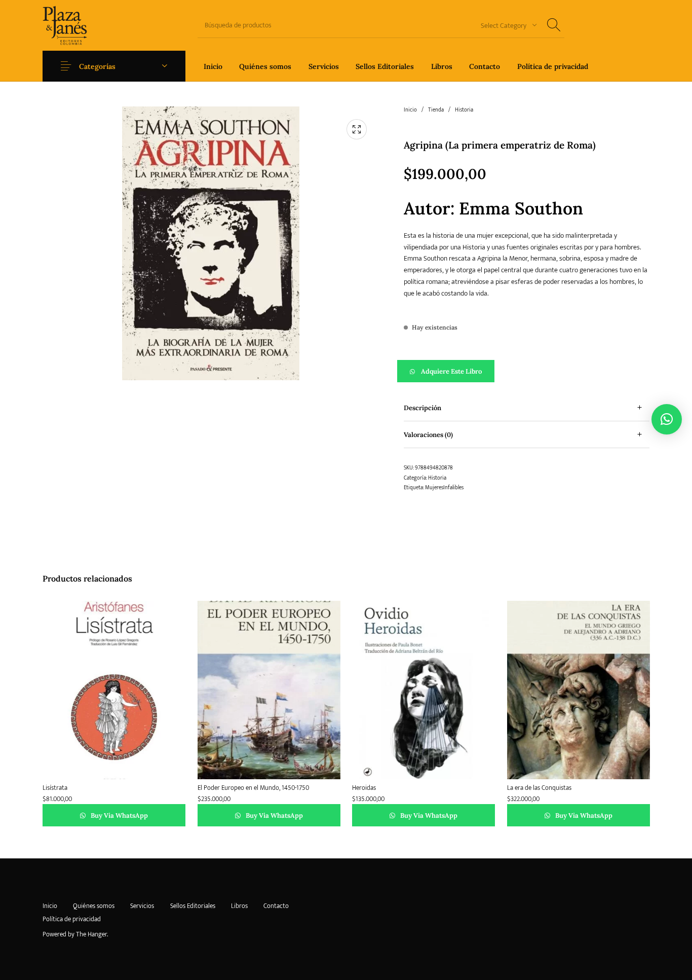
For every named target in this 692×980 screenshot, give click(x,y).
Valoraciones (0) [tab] (428, 434)
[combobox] (505, 25)
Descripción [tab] (422, 408)
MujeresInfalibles (444, 487)
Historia (464, 110)
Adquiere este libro (451, 371)
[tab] (526, 407)
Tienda (436, 110)
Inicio (410, 110)
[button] (526, 371)
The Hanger (91, 934)
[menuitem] (213, 66)
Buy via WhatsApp (118, 815)
